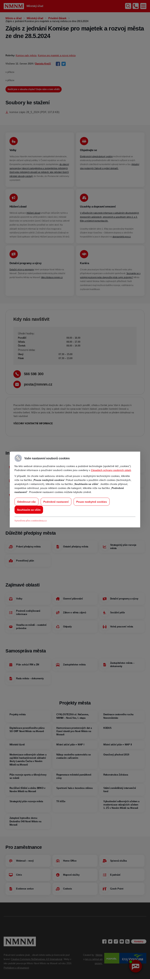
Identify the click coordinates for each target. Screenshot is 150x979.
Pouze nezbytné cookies (91, 501)
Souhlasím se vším (28, 509)
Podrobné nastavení (56, 501)
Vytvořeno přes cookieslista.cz (30, 520)
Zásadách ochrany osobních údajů (111, 470)
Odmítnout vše (26, 501)
